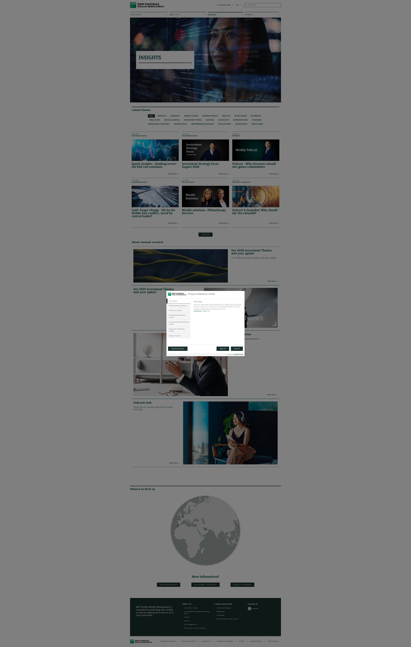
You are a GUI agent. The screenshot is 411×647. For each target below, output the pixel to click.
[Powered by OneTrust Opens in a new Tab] (235, 355)
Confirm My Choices (177, 348)
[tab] (178, 301)
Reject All (223, 348)
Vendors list (206, 311)
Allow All (237, 348)
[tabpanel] (218, 307)
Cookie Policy (198, 311)
